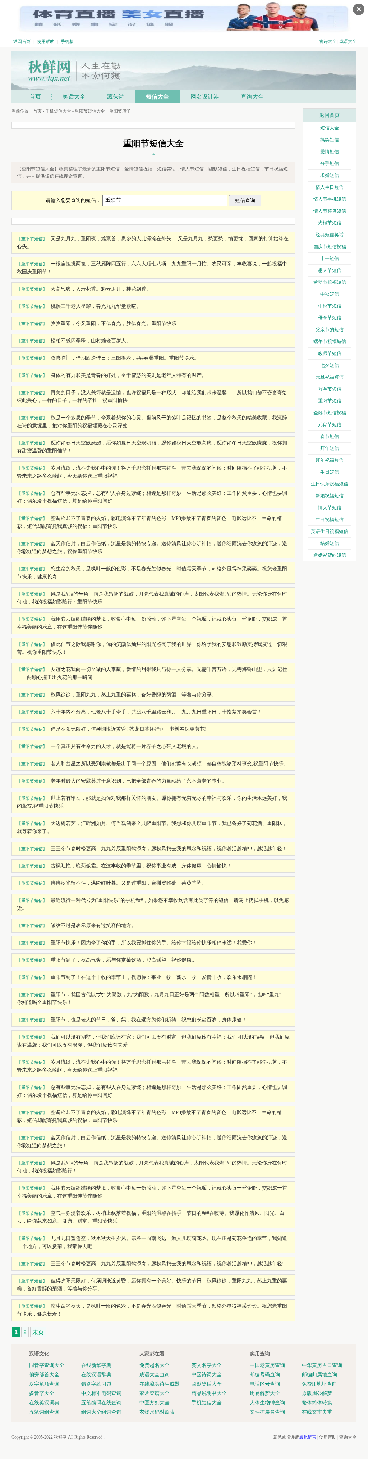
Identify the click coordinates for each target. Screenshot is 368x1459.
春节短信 (329, 436)
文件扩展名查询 (267, 1412)
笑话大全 (74, 97)
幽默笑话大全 (207, 1384)
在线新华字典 (96, 1365)
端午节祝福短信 (329, 341)
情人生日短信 (330, 187)
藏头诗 (115, 97)
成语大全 (347, 41)
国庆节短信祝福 (329, 246)
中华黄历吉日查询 (322, 1365)
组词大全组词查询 (101, 1412)
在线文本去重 (317, 1412)
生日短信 (329, 472)
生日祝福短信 (330, 519)
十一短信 (329, 258)
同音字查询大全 (46, 1365)
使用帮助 (45, 41)
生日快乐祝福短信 (329, 484)
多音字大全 (41, 1393)
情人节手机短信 (329, 199)
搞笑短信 (329, 139)
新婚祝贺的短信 (329, 555)
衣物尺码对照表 (157, 1412)
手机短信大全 (58, 111)
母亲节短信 (329, 317)
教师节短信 (329, 353)
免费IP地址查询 (319, 1384)
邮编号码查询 (265, 1374)
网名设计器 (204, 97)
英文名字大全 (207, 1365)
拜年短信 (329, 448)
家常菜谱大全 (154, 1393)
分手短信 (329, 163)
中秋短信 (329, 294)
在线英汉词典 (44, 1402)
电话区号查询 (265, 1384)
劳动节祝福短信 (329, 282)
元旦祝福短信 (330, 377)
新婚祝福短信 (330, 495)
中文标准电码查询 (101, 1393)
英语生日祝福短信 (329, 531)
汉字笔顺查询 (44, 1384)
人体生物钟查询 (267, 1402)
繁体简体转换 (317, 1402)
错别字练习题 (96, 1384)
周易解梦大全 (265, 1393)
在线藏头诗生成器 (159, 1384)
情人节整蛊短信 (329, 211)
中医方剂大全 (154, 1402)
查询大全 (252, 97)
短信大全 (157, 97)
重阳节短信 (329, 400)
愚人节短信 (329, 270)
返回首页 (22, 41)
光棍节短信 (329, 222)
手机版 (67, 41)
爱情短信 (329, 151)
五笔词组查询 (44, 1412)
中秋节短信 (329, 306)
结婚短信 (329, 543)
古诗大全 (327, 41)
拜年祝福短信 (330, 460)
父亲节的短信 (330, 329)
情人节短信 (329, 507)
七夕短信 (329, 365)
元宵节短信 (329, 424)
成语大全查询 (154, 1374)
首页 (35, 97)
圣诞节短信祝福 (329, 412)
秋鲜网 (60, 1437)
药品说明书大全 (209, 1393)
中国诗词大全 (207, 1374)
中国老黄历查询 (267, 1365)
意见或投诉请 (294, 1437)
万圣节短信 (329, 389)
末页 (38, 1332)
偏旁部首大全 (44, 1374)
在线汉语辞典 (96, 1374)
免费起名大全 (154, 1365)
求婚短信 (329, 175)
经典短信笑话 (330, 234)
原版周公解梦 (317, 1393)
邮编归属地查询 (319, 1374)
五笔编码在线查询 (101, 1402)
